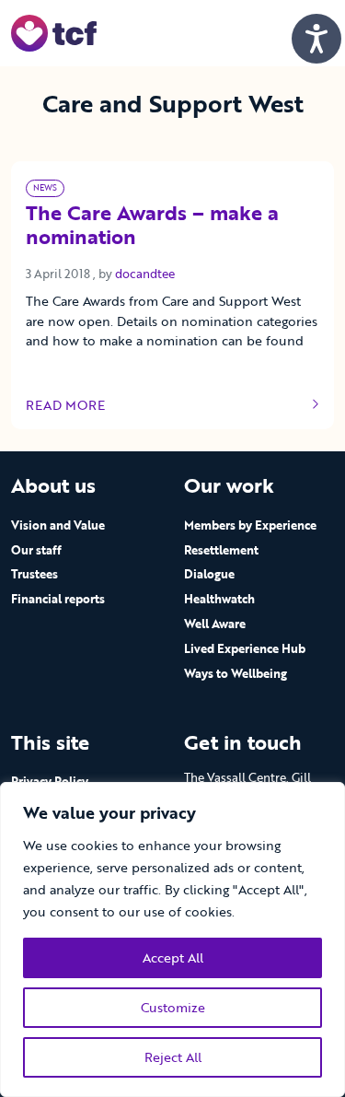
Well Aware (215, 623)
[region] (172, 939)
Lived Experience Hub (244, 648)
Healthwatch (219, 598)
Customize (173, 1007)
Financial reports (58, 598)
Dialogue (209, 574)
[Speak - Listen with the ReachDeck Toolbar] (316, 39)
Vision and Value (58, 525)
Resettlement (221, 550)
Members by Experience (250, 525)
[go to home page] (54, 31)
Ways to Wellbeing (235, 673)
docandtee (145, 273)
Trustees (34, 574)
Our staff (36, 550)
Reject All (172, 1057)
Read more (80, 405)
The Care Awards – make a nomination (152, 226)
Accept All (173, 957)
